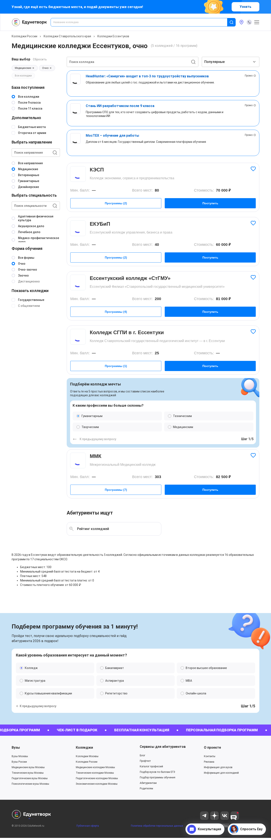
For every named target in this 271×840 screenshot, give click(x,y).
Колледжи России (24, 36)
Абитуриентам (148, 783)
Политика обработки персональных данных (157, 825)
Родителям (146, 788)
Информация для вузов (218, 767)
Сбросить (40, 59)
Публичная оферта (87, 825)
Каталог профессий (151, 766)
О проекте (212, 747)
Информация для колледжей (221, 772)
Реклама (209, 761)
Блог (142, 755)
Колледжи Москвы (87, 756)
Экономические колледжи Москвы (97, 783)
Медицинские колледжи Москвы (95, 767)
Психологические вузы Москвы (30, 783)
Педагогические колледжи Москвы (97, 778)
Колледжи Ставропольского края (67, 36)
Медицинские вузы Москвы (28, 767)
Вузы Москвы (20, 756)
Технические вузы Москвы (28, 772)
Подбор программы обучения (157, 777)
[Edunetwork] (29, 22)
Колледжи (84, 747)
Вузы (16, 747)
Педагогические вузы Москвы (30, 778)
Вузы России (19, 761)
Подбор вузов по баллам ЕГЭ (157, 771)
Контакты (209, 756)
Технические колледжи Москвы (95, 772)
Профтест (145, 760)
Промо (249, 75)
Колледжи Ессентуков (113, 36)
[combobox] (141, 22)
